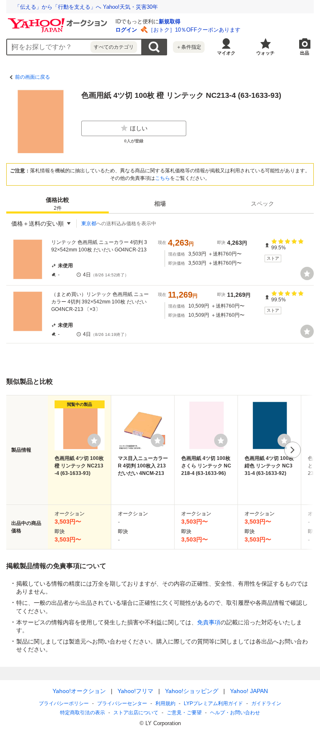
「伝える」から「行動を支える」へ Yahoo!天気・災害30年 (86, 7)
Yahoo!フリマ (135, 691)
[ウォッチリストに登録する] (94, 440)
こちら (162, 178)
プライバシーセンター (122, 703)
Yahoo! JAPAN (249, 691)
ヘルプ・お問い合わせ (235, 713)
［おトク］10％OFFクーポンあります (194, 30)
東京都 (88, 223)
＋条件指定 (188, 47)
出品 (304, 52)
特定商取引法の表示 (82, 713)
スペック (262, 203)
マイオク (226, 52)
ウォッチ (265, 52)
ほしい (139, 128)
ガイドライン (266, 703)
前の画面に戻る (32, 77)
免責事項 (208, 622)
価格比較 (57, 203)
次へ (292, 450)
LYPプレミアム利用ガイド (213, 703)
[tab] (57, 203)
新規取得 (169, 21)
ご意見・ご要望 (184, 713)
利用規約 (165, 703)
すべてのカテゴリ (114, 47)
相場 (160, 203)
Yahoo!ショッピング (191, 691)
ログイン (126, 30)
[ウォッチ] (307, 273)
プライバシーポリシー (64, 703)
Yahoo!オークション (79, 691)
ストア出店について (135, 713)
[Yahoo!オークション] (58, 20)
